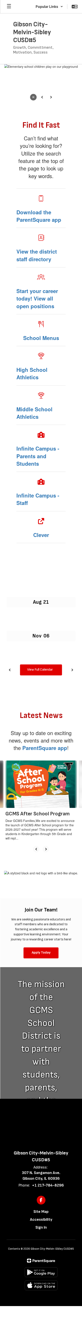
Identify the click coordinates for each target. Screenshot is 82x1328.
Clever (41, 535)
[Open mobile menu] (9, 6)
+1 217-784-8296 (48, 1185)
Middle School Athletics (34, 412)
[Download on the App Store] (41, 1285)
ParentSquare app (44, 748)
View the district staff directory (36, 255)
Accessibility (41, 1219)
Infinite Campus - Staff (37, 499)
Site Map (41, 1211)
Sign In (41, 1227)
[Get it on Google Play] (41, 1272)
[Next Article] (46, 849)
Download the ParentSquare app (38, 215)
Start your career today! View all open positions (37, 298)
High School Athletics (31, 373)
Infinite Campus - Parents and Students (37, 456)
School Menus (41, 338)
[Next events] (72, 670)
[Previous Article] (36, 849)
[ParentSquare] (41, 1260)
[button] (49, 6)
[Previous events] (10, 670)
